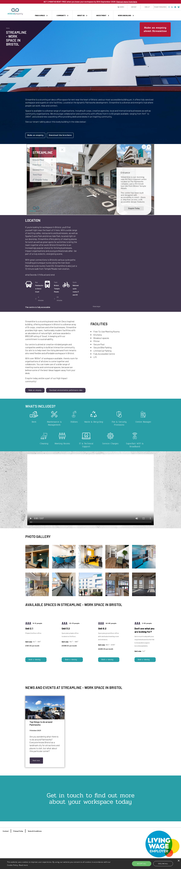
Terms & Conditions (35, 831)
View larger (96, 306)
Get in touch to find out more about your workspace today (90, 798)
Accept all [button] (141, 864)
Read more (36, 760)
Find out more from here (126, 2)
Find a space (40, 15)
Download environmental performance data (65, 390)
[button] (37, 568)
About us (81, 15)
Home (7, 28)
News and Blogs (124, 15)
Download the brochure (60, 135)
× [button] (178, 861)
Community (61, 15)
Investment (101, 15)
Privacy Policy (18, 831)
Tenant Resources (160, 7)
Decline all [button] (163, 864)
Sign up (147, 7)
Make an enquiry (35, 135)
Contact (133, 7)
